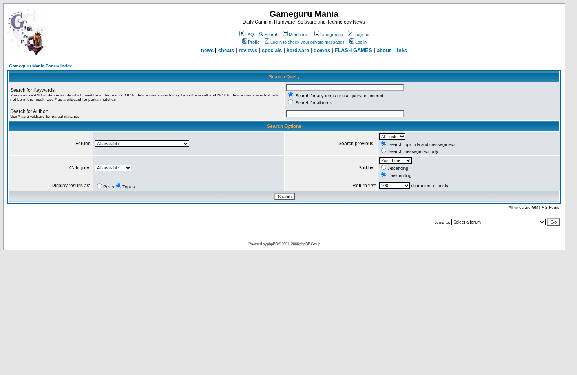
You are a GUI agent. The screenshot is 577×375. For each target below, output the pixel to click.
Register (362, 34)
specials (272, 50)
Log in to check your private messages (307, 42)
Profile (254, 42)
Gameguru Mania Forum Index (40, 66)
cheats (226, 50)
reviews (248, 50)
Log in (361, 42)
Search (271, 34)
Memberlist (299, 34)
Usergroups (331, 34)
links (401, 50)
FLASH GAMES (353, 50)
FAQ (249, 34)
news (207, 50)
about (384, 50)
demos (322, 50)
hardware (298, 50)
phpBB (272, 244)
